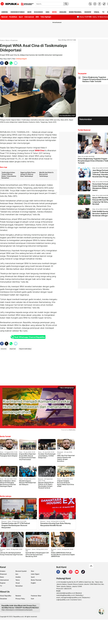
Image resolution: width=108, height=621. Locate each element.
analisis (62, 12)
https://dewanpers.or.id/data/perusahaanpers (17, 610)
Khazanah (3, 574)
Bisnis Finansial (75, 12)
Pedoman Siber (36, 596)
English (33, 583)
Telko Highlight (45, 17)
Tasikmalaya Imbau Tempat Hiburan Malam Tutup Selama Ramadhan (8, 175)
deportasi (13, 349)
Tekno (18, 580)
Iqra (17, 574)
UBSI (37, 17)
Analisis (18, 577)
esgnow (87, 12)
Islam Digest (35, 574)
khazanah (38, 12)
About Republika (5, 596)
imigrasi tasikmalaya (25, 349)
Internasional (29, 17)
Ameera (2, 571)
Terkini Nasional (84, 130)
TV (103, 12)
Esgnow (2, 583)
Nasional (4, 17)
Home (2, 40)
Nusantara (14, 40)
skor (29, 12)
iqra (47, 12)
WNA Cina (39, 150)
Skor (32, 571)
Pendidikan (13, 17)
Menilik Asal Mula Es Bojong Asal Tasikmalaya (46, 174)
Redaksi (18, 596)
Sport (21, 17)
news (54, 12)
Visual (18, 583)
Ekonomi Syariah (18, 12)
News (7, 40)
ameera (4, 12)
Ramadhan (19, 586)
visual (96, 12)
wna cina (3, 349)
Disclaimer (3, 598)
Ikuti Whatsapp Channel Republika (30, 337)
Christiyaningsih (21, 59)
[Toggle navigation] (2, 3)
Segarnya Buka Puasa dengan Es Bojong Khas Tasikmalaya (27, 174)
